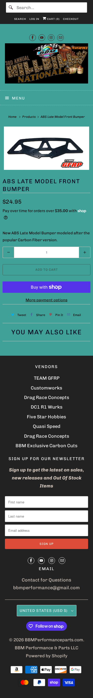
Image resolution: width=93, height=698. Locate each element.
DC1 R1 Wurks (47, 407)
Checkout (71, 19)
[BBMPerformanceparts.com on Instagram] (51, 37)
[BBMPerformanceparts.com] (46, 64)
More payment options (46, 300)
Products (29, 117)
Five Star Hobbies (46, 417)
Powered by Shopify (46, 655)
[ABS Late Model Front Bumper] (46, 148)
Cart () (53, 19)
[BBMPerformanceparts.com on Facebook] (32, 37)
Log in (34, 19)
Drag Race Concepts (46, 397)
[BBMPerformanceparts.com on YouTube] (41, 37)
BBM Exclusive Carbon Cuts (47, 445)
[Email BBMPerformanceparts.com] (60, 37)
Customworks (46, 388)
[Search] (11, 7)
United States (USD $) (44, 610)
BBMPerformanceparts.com (54, 639)
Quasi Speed (46, 426)
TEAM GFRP (46, 378)
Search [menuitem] (20, 19)
